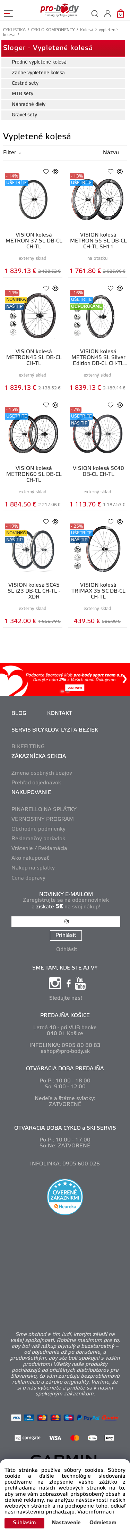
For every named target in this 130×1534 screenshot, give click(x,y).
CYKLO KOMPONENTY (53, 30)
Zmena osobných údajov (41, 773)
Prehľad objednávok (36, 783)
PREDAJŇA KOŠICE (65, 1015)
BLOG (18, 713)
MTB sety (22, 94)
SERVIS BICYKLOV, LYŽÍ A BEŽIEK (54, 730)
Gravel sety (24, 115)
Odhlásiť (66, 949)
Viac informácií (95, 1512)
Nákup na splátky (33, 868)
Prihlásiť (65, 935)
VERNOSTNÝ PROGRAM (42, 819)
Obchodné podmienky (38, 829)
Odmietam (102, 1522)
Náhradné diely (28, 104)
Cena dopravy (28, 878)
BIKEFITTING (28, 746)
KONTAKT (59, 713)
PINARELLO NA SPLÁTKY (44, 809)
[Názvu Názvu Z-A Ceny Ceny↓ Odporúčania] (104, 152)
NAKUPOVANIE (31, 792)
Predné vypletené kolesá (39, 62)
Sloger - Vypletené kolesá (48, 48)
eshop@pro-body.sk (65, 1051)
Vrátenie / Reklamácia (39, 848)
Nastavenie (66, 1522)
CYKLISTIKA (14, 30)
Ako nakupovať (30, 858)
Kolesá (86, 30)
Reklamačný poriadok (38, 838)
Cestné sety (25, 83)
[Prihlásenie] (107, 13)
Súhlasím (24, 1522)
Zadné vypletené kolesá (38, 73)
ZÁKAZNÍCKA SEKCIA (38, 756)
